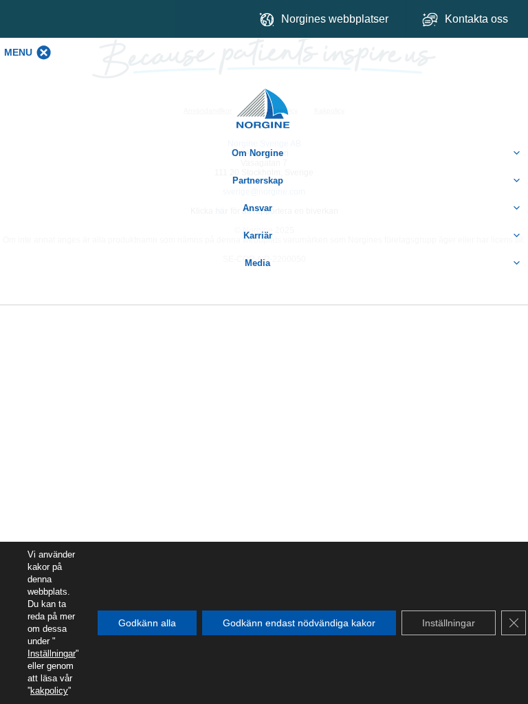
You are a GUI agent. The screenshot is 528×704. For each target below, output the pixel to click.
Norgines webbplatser (334, 19)
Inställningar (52, 653)
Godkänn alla (147, 622)
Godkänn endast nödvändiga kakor (299, 622)
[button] (18, 52)
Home (264, 101)
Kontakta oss (478, 19)
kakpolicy (49, 690)
